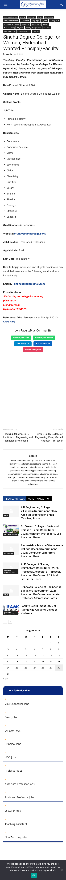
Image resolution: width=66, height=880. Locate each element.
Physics (20, 28)
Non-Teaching (9, 28)
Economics (25, 20)
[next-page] (10, 622)
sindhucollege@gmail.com (29, 283)
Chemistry (31, 17)
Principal (46, 28)
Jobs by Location (23, 31)
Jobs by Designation (33, 28)
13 (34, 655)
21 (42, 661)
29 (51, 667)
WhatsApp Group (21, 338)
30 (59, 667)
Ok (33, 875)
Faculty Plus (54, 20)
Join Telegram (22, 343)
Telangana (25, 24)
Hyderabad (36, 24)
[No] (62, 869)
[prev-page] (5, 622)
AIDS (6, 515)
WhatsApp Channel (44, 338)
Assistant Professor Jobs (9, 571)
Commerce (49, 17)
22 (51, 661)
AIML (6, 595)
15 (51, 655)
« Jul (5, 678)
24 (8, 667)
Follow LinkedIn (43, 343)
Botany (22, 17)
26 (26, 667)
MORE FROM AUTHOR (39, 499)
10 (8, 655)
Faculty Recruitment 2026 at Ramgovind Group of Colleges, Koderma (39, 609)
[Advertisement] (33, 389)
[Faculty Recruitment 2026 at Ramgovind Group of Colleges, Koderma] (11, 609)
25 (17, 667)
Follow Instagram (33, 349)
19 (26, 661)
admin (9, 54)
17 (8, 661)
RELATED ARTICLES (15, 499)
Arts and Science (10, 17)
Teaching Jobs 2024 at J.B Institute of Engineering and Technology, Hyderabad (18, 437)
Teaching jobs (9, 31)
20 (34, 661)
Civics (40, 17)
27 (34, 667)
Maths (45, 24)
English (44, 20)
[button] (5, 4)
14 (42, 655)
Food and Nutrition (11, 24)
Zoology (36, 31)
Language (35, 20)
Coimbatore (8, 553)
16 (59, 655)
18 (17, 661)
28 (42, 667)
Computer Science (11, 20)
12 (26, 655)
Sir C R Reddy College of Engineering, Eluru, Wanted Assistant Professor (49, 437)
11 (17, 655)
